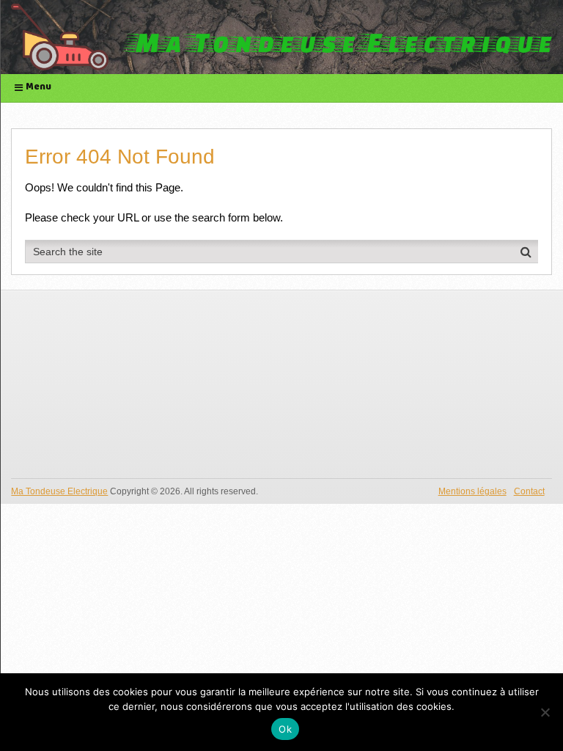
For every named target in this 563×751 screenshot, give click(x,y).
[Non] (544, 712)
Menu (38, 87)
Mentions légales (472, 491)
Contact (529, 491)
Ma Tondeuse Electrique (59, 491)
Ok (285, 729)
